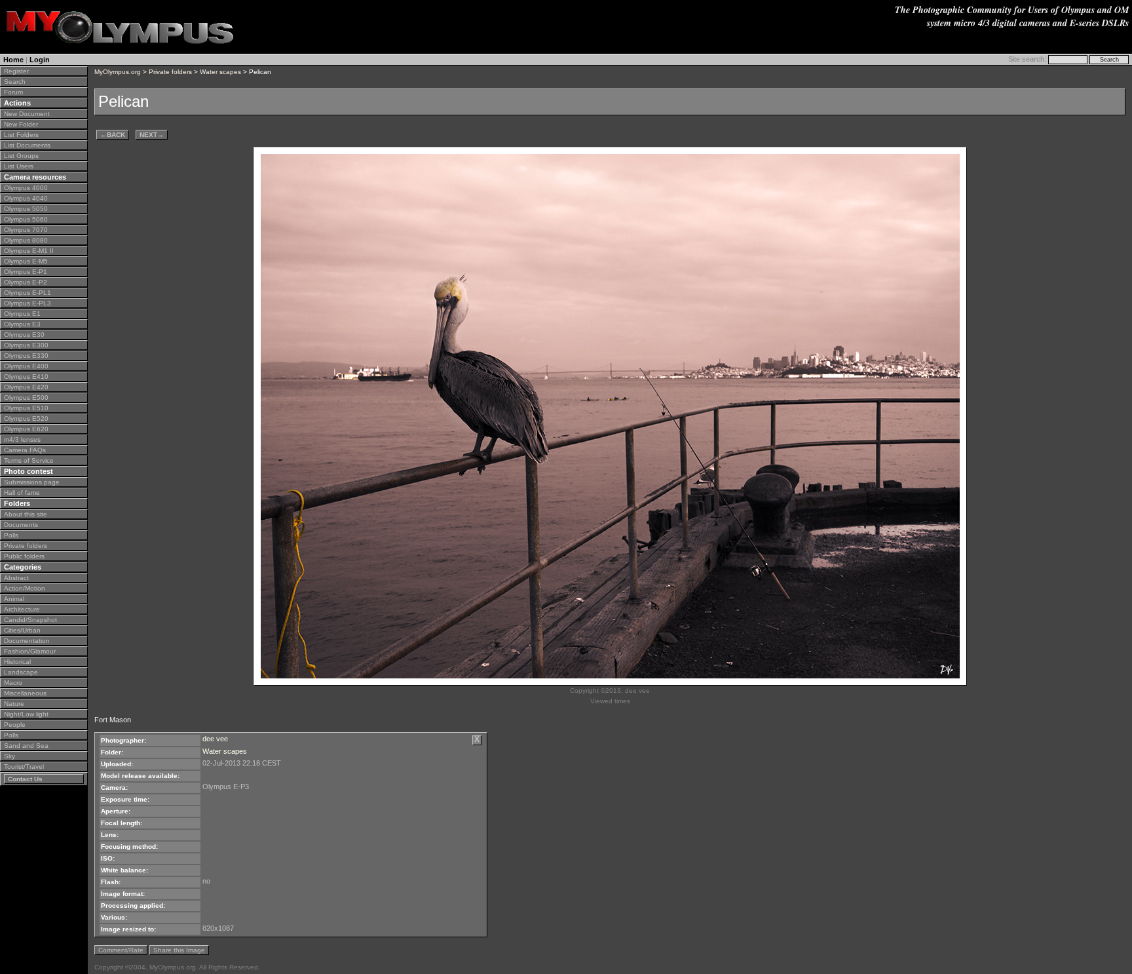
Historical (17, 661)
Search (15, 81)
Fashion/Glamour (30, 651)
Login (39, 60)
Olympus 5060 (26, 219)
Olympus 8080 (26, 240)
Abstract (16, 577)
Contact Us (25, 779)
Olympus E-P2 (25, 282)
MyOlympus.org (117, 71)
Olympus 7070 (26, 229)
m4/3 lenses (22, 439)
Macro (13, 682)
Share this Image (179, 950)
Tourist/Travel (24, 766)
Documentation (27, 640)
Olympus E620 (26, 429)
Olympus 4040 (26, 198)
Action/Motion (24, 588)
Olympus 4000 (26, 187)
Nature (14, 703)
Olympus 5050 (26, 208)
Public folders (24, 556)
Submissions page (32, 482)
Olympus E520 (26, 418)
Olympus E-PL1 (27, 292)
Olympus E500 (26, 397)
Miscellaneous (25, 693)
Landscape (21, 672)
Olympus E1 (22, 313)
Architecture (22, 609)
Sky (9, 756)
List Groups (21, 155)
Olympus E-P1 (25, 271)
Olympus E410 (26, 376)
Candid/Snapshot (30, 619)
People (15, 724)
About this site (25, 514)
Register (16, 71)
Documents (21, 524)
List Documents (27, 145)
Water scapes (220, 71)
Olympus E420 (26, 387)
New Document (27, 113)
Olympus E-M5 (26, 261)
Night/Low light (26, 714)
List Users (18, 166)
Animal (14, 598)
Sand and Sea (26, 745)
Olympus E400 (26, 366)
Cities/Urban (22, 630)
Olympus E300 (26, 345)
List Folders (21, 134)
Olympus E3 (22, 324)
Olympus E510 (26, 408)
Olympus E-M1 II (29, 250)
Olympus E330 (26, 355)
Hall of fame (22, 492)
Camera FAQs (25, 450)
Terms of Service (29, 460)
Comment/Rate (120, 950)
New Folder (21, 124)
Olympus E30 (24, 334)
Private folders (25, 545)
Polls (11, 535)
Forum (13, 92)
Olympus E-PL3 (27, 303)
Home (13, 60)
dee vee (215, 739)
